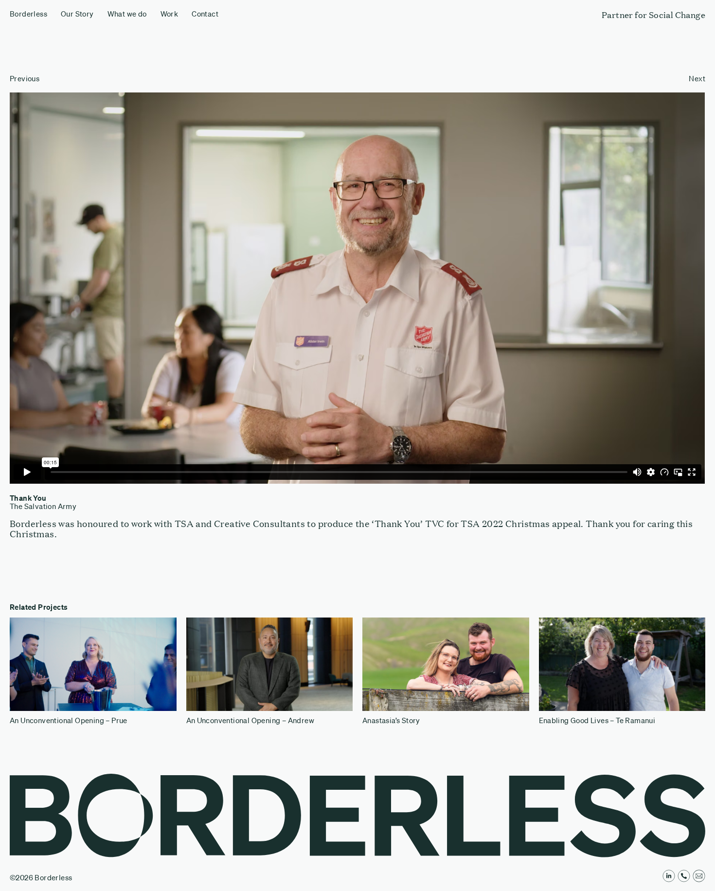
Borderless (28, 13)
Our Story (77, 13)
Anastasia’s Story (391, 720)
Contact (205, 13)
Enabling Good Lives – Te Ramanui (597, 720)
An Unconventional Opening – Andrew (250, 720)
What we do (127, 13)
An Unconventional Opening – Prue (68, 720)
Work (170, 13)
